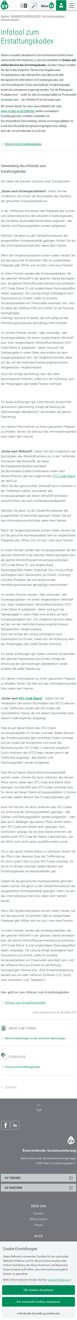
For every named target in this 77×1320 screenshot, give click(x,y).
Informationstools (9, 19)
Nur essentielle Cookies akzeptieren (38, 1301)
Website (5, 16)
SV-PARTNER (13, 1188)
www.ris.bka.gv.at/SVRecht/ (18, 111)
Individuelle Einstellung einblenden (38, 1313)
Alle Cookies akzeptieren (38, 1290)
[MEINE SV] (48, 5)
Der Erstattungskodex (53, 16)
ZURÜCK (11, 1087)
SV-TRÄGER (12, 1178)
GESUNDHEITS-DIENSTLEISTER (26, 16)
